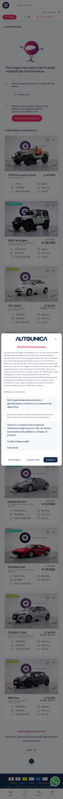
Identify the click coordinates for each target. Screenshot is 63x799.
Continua (50, 460)
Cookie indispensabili (18, 441)
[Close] (56, 339)
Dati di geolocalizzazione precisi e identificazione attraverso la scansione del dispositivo (29, 403)
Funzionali (12, 447)
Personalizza (14, 460)
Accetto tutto (33, 460)
